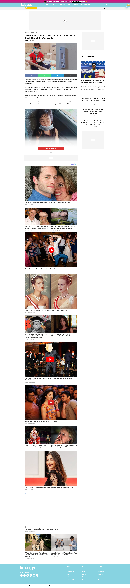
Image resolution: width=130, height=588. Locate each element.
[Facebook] (96, 8)
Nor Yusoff (28, 40)
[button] (102, 5)
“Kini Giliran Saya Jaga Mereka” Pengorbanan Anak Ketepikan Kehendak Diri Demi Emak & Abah (93, 122)
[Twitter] (99, 8)
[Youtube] (102, 8)
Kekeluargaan (34, 32)
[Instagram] (97, 8)
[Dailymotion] (104, 8)
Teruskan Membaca (51, 148)
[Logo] (27, 4)
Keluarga (27, 32)
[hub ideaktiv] (106, 4)
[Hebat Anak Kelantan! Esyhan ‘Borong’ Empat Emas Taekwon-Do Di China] (93, 69)
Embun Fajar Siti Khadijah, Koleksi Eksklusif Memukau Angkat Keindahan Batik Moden (93, 111)
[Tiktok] (101, 8)
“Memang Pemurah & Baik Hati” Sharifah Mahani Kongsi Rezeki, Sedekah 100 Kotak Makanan (93, 100)
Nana (82, 84)
